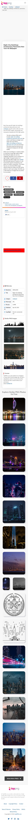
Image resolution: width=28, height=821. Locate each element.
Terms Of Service (6, 809)
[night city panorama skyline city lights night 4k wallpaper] (14, 563)
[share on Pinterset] (20, 178)
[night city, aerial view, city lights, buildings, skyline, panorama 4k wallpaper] (14, 352)
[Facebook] (13, 178)
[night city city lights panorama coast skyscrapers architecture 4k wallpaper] (14, 434)
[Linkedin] (18, 819)
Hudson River (8, 194)
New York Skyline (8, 189)
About (5, 803)
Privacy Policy (16, 809)
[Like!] (7, 178)
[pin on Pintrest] (23, 400)
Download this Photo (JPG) (13, 250)
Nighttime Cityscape (9, 192)
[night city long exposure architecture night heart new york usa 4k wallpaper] (14, 656)
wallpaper (17, 7)
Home (5, 7)
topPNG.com (18, 814)
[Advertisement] (14, 27)
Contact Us (9, 383)
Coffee (7, 214)
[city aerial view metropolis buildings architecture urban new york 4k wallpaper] (14, 733)
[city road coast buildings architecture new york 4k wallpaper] (14, 708)
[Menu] (25, 2)
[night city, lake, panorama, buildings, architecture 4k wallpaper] (14, 335)
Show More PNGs (13, 778)
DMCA (23, 809)
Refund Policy (13, 811)
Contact (21, 803)
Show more (7, 197)
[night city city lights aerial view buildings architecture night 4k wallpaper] (14, 486)
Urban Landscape (19, 194)
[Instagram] (15, 819)
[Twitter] (8, 819)
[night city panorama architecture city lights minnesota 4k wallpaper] (14, 460)
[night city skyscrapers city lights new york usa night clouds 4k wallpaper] (14, 682)
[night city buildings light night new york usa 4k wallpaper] (14, 537)
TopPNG (21, 159)
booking (11, 7)
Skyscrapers (20, 192)
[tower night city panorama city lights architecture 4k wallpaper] (14, 409)
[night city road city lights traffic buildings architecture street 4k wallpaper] (14, 759)
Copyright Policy (13, 803)
